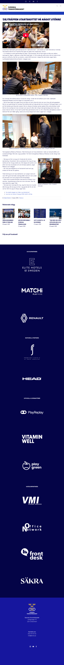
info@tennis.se (32, 635)
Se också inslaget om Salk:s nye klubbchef (17, 192)
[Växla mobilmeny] (61, 6)
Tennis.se (21, 198)
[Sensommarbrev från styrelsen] (8, 210)
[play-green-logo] (32, 454)
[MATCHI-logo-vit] (32, 280)
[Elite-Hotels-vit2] (32, 253)
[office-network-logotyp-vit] (32, 515)
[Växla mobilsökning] (57, 6)
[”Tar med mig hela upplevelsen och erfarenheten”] (56, 210)
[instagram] (30, 646)
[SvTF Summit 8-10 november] (40, 210)
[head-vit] (32, 367)
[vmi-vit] (32, 489)
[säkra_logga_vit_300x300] (32, 569)
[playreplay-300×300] (32, 400)
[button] (3, 218)
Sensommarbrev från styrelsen (7, 221)
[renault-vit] (32, 306)
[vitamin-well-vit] (32, 427)
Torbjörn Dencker (7, 198)
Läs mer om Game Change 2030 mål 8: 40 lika (19, 194)
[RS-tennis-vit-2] (32, 340)
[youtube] (33, 646)
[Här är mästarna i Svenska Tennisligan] (24, 210)
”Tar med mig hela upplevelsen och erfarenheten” (55, 222)
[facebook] (36, 646)
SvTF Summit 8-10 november (39, 221)
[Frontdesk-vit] (32, 542)
